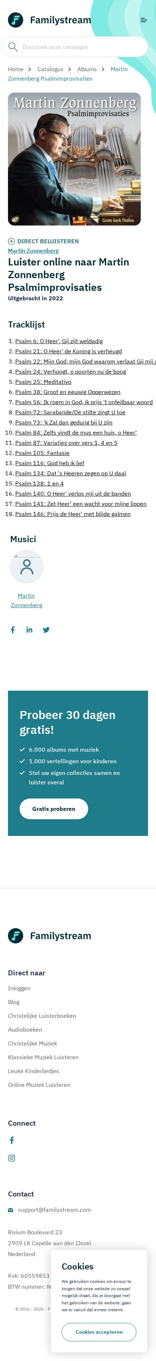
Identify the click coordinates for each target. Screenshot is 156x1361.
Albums (87, 69)
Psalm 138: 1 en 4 (34, 483)
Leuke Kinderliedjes (33, 1070)
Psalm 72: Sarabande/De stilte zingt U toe (67, 412)
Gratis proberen (53, 808)
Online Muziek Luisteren (39, 1084)
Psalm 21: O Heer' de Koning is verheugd (65, 351)
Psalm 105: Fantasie (37, 452)
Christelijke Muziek (32, 1043)
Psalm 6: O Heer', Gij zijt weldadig (56, 341)
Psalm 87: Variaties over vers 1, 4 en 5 (61, 442)
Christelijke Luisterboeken (42, 1015)
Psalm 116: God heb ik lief (44, 463)
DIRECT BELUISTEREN (48, 241)
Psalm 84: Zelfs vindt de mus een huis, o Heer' (71, 432)
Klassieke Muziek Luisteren (43, 1057)
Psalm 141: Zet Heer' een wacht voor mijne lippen (76, 503)
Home (16, 69)
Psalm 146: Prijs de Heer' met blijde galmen (68, 513)
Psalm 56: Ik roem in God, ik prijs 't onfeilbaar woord (81, 402)
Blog (13, 1001)
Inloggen (19, 988)
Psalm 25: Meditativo (40, 381)
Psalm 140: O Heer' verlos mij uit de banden (68, 493)
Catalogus (50, 69)
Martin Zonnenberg (33, 250)
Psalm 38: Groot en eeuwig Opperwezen (64, 391)
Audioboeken (25, 1029)
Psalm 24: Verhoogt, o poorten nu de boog (67, 371)
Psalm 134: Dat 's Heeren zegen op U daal (65, 473)
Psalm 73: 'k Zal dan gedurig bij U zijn (60, 422)
